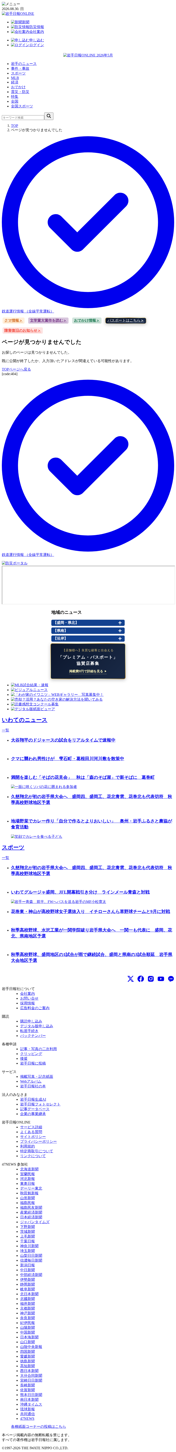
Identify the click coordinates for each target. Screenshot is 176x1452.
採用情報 (27, 1003)
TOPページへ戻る (16, 369)
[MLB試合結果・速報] (29, 685)
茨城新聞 (27, 1231)
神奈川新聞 (29, 1246)
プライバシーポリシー (38, 1141)
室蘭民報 (27, 1174)
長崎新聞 (27, 1385)
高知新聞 (27, 1366)
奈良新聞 (27, 1318)
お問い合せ (29, 998)
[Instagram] (151, 979)
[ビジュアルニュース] (29, 690)
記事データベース (35, 1109)
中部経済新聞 (31, 1275)
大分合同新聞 (31, 1375)
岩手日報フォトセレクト (40, 1104)
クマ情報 (11, 320)
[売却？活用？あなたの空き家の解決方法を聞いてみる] (57, 699)
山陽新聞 (27, 1327)
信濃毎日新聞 (31, 1260)
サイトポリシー (33, 1137)
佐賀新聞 (27, 1390)
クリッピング (31, 1054)
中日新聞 (27, 1270)
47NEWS (27, 1418)
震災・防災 (20, 92)
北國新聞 (27, 1299)
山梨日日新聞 (31, 1255)
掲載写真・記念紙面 (36, 1076)
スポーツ (18, 73)
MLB (15, 78)
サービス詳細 (31, 1127)
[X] (130, 979)
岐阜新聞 (27, 1289)
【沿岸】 (60, 638)
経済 (14, 82)
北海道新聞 (29, 1169)
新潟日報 (27, 1265)
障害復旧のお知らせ (20, 330)
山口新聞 (27, 1342)
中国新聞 (27, 1332)
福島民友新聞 (31, 1207)
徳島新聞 (27, 1361)
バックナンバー (33, 1036)
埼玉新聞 (27, 1251)
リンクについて (33, 1156)
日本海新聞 (29, 1337)
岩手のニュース (24, 64)
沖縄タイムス (31, 1404)
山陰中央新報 (31, 1347)
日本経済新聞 (31, 1217)
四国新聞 (27, 1351)
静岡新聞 (27, 1284)
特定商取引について (36, 1151)
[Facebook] (141, 979)
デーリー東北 (31, 1188)
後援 (24, 1058)
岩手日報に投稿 (33, 1063)
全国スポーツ (22, 106)
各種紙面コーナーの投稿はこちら (38, 1426)
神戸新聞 (27, 1313)
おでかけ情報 (85, 320)
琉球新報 (27, 1409)
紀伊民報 (27, 1323)
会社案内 (27, 994)
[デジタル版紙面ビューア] (33, 709)
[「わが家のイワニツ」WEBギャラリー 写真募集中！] (57, 695)
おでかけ (18, 87)
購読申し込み (31, 1021)
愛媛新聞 (27, 1356)
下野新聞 (27, 1227)
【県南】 (60, 631)
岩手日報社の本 (33, 1086)
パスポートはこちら (123, 320)
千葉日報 (27, 1241)
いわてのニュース (24, 720)
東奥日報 (27, 1183)
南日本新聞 (29, 1399)
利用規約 (27, 1146)
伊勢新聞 (27, 1279)
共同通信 (27, 1414)
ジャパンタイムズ (35, 1222)
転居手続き (29, 1031)
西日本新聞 (29, 1371)
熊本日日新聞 (31, 1395)
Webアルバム (30, 1081)
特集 (14, 97)
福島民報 (27, 1203)
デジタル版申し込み (36, 1026)
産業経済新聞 (31, 1212)
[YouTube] (161, 979)
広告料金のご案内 (35, 1008)
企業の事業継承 (33, 1114)
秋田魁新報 (29, 1193)
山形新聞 (27, 1198)
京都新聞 (27, 1308)
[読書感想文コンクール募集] (35, 704)
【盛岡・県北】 (66, 623)
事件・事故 (20, 68)
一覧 (5, 730)
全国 (14, 101)
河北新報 (27, 1179)
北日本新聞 (29, 1294)
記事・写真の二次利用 (38, 1049)
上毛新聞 (27, 1236)
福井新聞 (27, 1303)
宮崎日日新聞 (31, 1380)
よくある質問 (31, 1132)
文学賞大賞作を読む (46, 320)
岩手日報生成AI (33, 1099)
